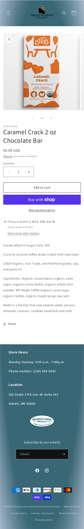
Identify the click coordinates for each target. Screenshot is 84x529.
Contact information (42, 513)
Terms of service (68, 513)
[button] (8, 13)
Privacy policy (19, 513)
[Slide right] (51, 118)
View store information (23, 233)
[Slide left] (32, 118)
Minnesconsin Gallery (25, 506)
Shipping (7, 156)
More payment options (42, 210)
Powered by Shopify (49, 506)
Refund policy (71, 506)
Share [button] (12, 324)
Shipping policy (44, 519)
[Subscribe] (63, 454)
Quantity (8, 163)
